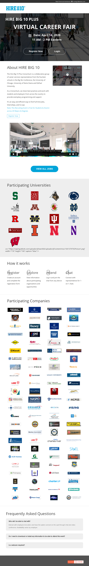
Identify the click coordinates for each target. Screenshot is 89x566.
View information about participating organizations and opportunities (34, 282)
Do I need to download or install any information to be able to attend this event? (37, 536)
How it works (18, 263)
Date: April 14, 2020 (46, 35)
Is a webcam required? (17, 545)
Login (57, 51)
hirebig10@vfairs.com (79, 1)
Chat (69, 272)
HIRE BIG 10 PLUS (22, 19)
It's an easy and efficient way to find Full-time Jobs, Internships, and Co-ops (28, 106)
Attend (51, 272)
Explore (32, 272)
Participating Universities (29, 185)
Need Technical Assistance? (70, 1)
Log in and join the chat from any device (54, 279)
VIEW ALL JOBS (44, 169)
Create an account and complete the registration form (13, 280)
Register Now (36, 51)
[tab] (44, 521)
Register (13, 272)
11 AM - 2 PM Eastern (45, 40)
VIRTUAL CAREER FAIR (45, 27)
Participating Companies (28, 301)
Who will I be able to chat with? (19, 521)
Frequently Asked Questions (30, 514)
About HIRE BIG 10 (23, 67)
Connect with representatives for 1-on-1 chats (74, 280)
